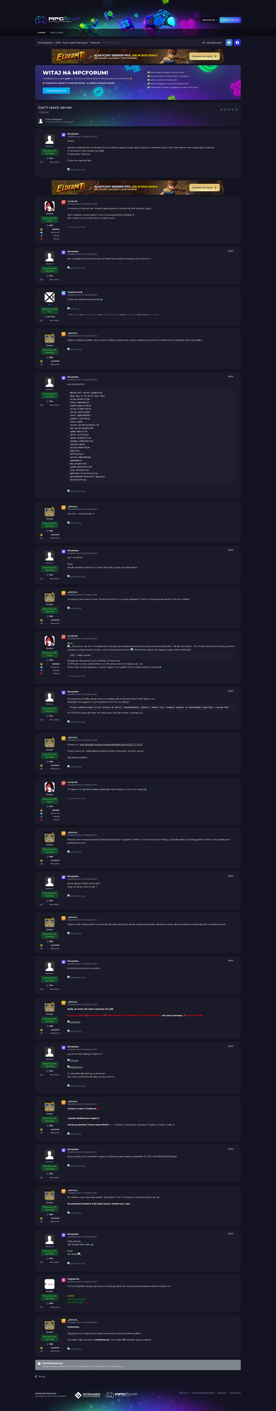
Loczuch (72, 201)
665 (51, 357)
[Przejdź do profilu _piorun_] (49, 338)
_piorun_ (72, 333)
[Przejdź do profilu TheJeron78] (49, 297)
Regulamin (57, 32)
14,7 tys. (51, 317)
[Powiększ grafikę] (101, 299)
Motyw (183, 1393)
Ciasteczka (235, 1393)
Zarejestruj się (230, 20)
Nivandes (73, 133)
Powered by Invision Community (51, 1396)
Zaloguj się (209, 20)
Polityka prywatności (203, 1393)
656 (51, 1303)
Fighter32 (73, 1279)
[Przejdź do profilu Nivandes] (40, 120)
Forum (41, 32)
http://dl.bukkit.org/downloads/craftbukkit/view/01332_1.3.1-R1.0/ (111, 744)
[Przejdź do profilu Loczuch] (49, 206)
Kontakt (222, 1393)
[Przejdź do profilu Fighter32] (49, 1284)
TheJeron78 (74, 292)
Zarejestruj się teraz (56, 91)
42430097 (55, 361)
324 (51, 158)
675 (51, 225)
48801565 (55, 229)
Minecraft (68, 122)
